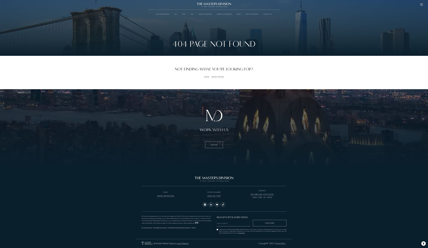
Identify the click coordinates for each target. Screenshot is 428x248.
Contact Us (267, 14)
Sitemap (193, 227)
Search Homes (217, 77)
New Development (162, 14)
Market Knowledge (224, 14)
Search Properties (205, 14)
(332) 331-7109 (214, 196)
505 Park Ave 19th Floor (262, 194)
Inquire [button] (214, 145)
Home (206, 77)
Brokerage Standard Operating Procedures (179, 227)
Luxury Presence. (183, 244)
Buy (176, 14)
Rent (184, 14)
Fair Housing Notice (147, 227)
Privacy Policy (241, 233)
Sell (192, 14)
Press (239, 14)
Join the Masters (252, 14)
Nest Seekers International (160, 227)
